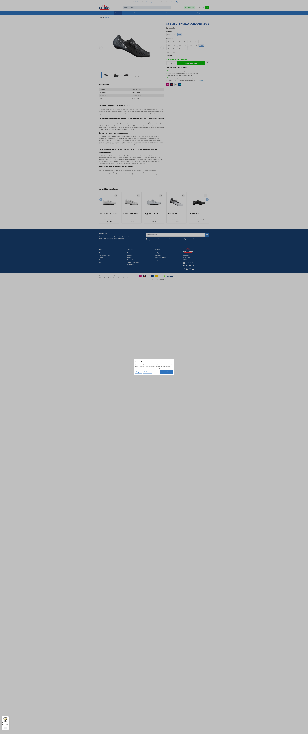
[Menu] (8, 717)
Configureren (147, 372)
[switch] (5, 728)
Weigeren (138, 372)
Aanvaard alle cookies (166, 372)
